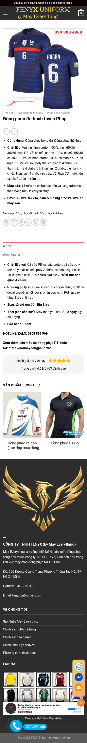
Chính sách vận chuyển (19, 645)
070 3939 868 (36, 727)
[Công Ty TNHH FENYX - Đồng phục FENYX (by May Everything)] (43, 13)
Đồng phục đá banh (58, 112)
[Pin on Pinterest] (36, 222)
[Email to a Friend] (28, 222)
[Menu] (5, 13)
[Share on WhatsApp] (6, 222)
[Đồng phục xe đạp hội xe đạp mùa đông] (22, 415)
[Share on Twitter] (21, 222)
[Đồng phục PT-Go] (65, 415)
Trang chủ (9, 112)
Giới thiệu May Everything (20, 621)
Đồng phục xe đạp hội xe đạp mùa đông (22, 445)
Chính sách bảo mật (17, 637)
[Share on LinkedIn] (43, 222)
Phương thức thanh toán (19, 653)
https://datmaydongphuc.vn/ (29, 348)
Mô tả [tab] (7, 246)
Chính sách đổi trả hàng (19, 629)
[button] (50, 360)
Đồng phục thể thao (31, 112)
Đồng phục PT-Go (65, 443)
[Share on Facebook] (14, 222)
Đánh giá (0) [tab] (11, 254)
